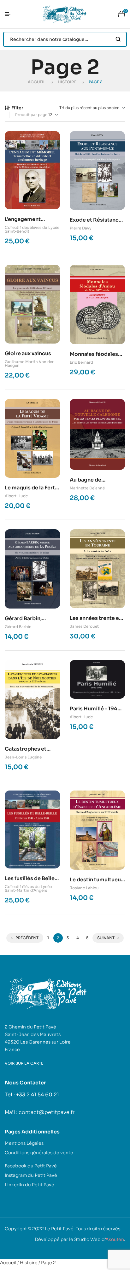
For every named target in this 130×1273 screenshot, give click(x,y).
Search (118, 39)
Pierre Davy (81, 228)
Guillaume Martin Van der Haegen (29, 363)
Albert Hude (16, 495)
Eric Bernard (81, 362)
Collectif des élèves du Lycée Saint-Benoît (32, 229)
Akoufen (114, 1239)
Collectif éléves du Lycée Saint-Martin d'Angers (28, 888)
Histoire (67, 82)
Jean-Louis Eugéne (23, 757)
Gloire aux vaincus (28, 353)
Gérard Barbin (18, 626)
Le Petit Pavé (59, 1229)
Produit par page (31, 114)
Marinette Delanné (87, 488)
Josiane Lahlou (84, 887)
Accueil (36, 82)
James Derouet (84, 626)
